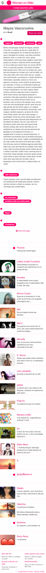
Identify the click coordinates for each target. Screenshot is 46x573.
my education (10, 197)
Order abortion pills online (34, 553)
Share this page (24, 231)
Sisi (18, 309)
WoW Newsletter (31, 561)
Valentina (21, 504)
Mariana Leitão (24, 414)
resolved (18, 43)
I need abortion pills (23, 7)
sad (39, 43)
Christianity (9, 224)
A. (18, 460)
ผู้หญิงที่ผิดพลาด (24, 474)
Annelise (21, 277)
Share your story (35, 33)
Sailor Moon (22, 444)
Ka (18, 428)
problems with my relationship (17, 201)
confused (30, 43)
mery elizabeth (24, 371)
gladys (20, 384)
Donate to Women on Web (10, 562)
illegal (7, 213)
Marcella (21, 339)
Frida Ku (21, 400)
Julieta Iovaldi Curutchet (28, 261)
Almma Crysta (23, 293)
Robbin (20, 488)
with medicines (11, 174)
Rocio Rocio (22, 536)
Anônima (21, 522)
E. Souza (21, 355)
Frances (20, 247)
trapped (8, 43)
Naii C (20, 323)
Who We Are (6, 553)
